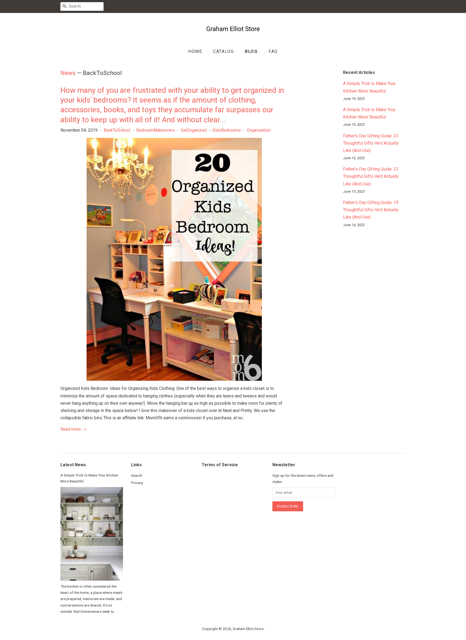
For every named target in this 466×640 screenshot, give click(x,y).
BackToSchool (117, 130)
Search (136, 475)
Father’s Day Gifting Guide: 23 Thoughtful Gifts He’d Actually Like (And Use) (371, 143)
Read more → (73, 429)
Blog (251, 51)
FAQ (273, 51)
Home (195, 51)
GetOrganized (194, 130)
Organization (258, 130)
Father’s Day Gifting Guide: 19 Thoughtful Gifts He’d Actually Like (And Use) (371, 210)
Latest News (73, 464)
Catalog (223, 51)
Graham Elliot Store (248, 629)
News (68, 73)
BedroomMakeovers (155, 130)
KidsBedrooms (227, 130)
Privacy (137, 483)
